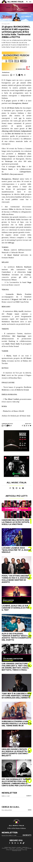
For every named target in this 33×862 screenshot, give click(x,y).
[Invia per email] (25, 75)
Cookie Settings (28, 848)
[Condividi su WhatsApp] (11, 75)
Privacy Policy (5, 848)
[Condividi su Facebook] (14, 75)
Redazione (5, 72)
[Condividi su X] (17, 75)
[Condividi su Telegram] (19, 75)
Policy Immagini (19, 848)
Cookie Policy (12, 848)
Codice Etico (25, 847)
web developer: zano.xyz (16, 850)
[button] (22, 75)
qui (20, 118)
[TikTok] (23, 843)
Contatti (19, 847)
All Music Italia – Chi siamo (10, 847)
